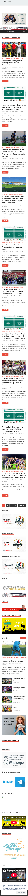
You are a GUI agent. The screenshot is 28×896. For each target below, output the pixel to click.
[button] (14, 19)
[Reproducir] (4, 828)
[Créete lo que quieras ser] (7, 678)
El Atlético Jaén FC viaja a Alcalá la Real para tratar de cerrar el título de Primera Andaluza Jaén (13, 336)
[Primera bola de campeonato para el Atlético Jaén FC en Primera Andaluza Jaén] (14, 415)
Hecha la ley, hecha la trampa (12, 661)
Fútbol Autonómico (21, 657)
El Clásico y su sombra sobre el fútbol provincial (19, 688)
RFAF (16, 658)
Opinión (4, 658)
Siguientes (21, 505)
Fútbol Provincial (6, 58)
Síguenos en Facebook (10, 740)
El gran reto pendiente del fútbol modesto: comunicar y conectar (19, 698)
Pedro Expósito (14, 67)
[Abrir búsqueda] (24, 32)
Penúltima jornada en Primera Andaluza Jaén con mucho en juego (13, 247)
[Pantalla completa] (24, 828)
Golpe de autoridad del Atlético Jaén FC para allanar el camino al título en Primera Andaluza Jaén (14, 475)
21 (15, 505)
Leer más (4, 81)
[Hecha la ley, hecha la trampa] (14, 642)
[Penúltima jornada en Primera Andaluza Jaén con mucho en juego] (14, 233)
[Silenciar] (21, 828)
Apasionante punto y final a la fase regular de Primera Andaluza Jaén (12, 63)
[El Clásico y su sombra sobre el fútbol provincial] (7, 687)
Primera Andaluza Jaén (17, 58)
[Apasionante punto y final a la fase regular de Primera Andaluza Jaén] (14, 49)
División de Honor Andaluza (8, 657)
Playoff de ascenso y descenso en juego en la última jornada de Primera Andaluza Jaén (14, 107)
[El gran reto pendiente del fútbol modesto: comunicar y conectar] (7, 696)
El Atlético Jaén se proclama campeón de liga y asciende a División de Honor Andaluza (12, 291)
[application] (14, 822)
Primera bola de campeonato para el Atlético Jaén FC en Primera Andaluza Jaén (12, 429)
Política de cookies (17, 889)
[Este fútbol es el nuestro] (7, 706)
